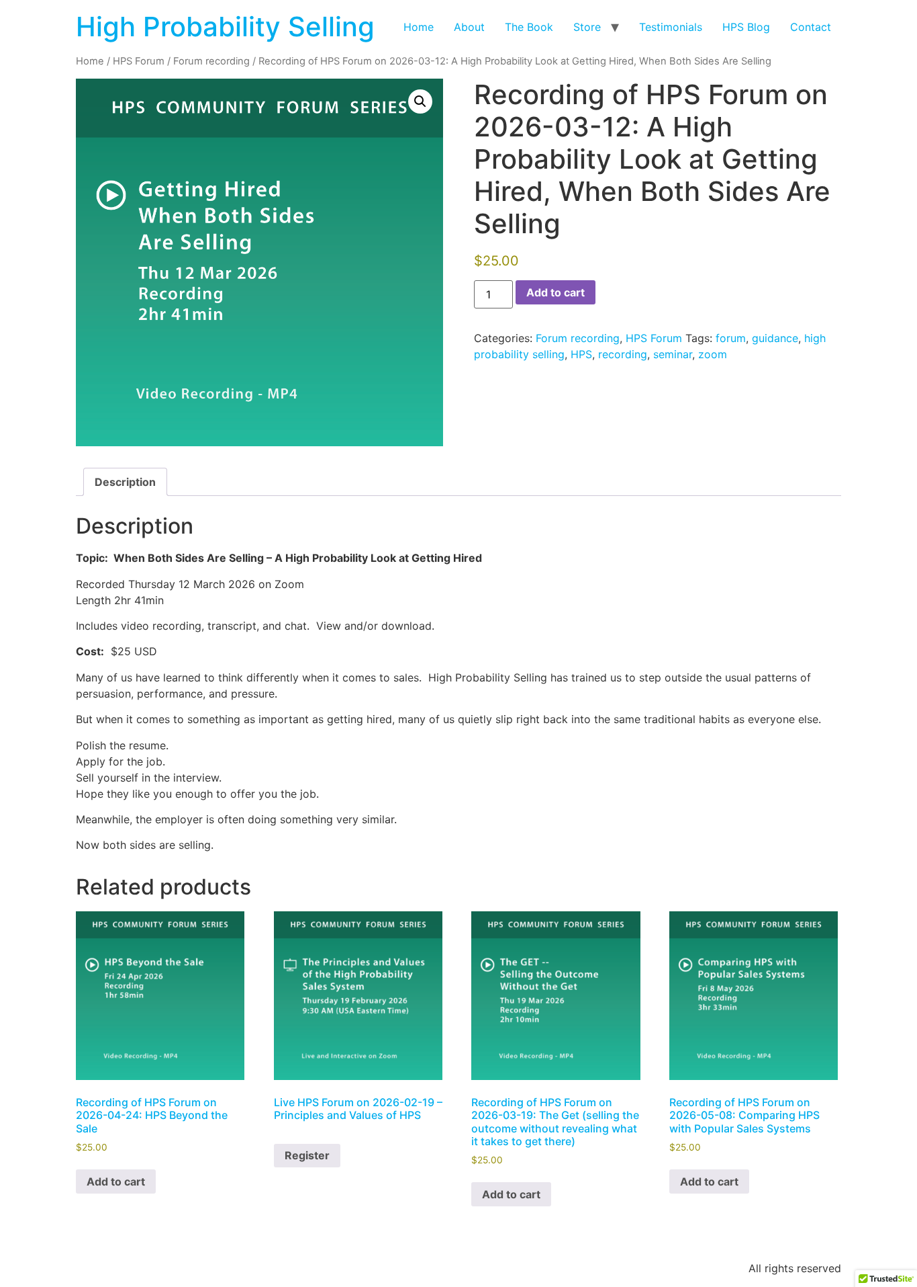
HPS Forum (138, 61)
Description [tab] (125, 482)
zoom (712, 354)
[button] (420, 101)
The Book (529, 27)
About (469, 27)
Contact (810, 27)
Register (307, 1155)
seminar (672, 354)
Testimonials (670, 27)
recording (622, 354)
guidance (775, 338)
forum (731, 338)
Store (587, 27)
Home (418, 27)
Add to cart (555, 292)
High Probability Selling (225, 26)
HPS (581, 354)
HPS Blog (746, 27)
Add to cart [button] (116, 1181)
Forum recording (211, 61)
